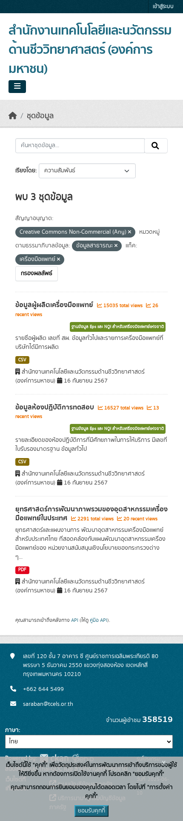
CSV (22, 360)
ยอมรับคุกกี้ (91, 810)
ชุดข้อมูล (40, 116)
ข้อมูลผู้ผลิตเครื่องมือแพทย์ (55, 304)
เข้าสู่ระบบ (163, 7)
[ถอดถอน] (129, 232)
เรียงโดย (25, 170)
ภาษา (12, 730)
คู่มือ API (98, 620)
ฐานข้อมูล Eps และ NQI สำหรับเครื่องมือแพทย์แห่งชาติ (117, 327)
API (74, 620)
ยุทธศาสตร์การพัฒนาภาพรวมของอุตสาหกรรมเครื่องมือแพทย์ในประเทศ (91, 514)
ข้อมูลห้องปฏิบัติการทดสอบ (55, 407)
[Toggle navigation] (17, 86)
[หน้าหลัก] (13, 116)
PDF (22, 569)
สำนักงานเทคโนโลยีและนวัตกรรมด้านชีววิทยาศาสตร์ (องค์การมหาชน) (90, 49)
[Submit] (156, 146)
